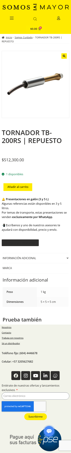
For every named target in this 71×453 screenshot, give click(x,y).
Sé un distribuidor (11, 343)
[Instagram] (25, 375)
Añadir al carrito (17, 187)
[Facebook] (15, 375)
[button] (64, 56)
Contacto (6, 332)
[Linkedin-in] (45, 375)
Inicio (9, 37)
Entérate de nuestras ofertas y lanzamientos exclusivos (30, 388)
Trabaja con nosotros (12, 337)
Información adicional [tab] (19, 258)
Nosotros (6, 327)
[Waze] (55, 375)
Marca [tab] (7, 268)
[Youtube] (35, 375)
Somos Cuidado (24, 37)
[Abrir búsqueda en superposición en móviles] (35, 19)
